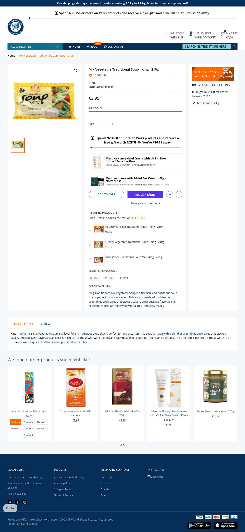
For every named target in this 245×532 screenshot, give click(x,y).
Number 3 (28, 421)
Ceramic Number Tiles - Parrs (29, 411)
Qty (91, 124)
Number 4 (41, 421)
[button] (121, 445)
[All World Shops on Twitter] (10, 502)
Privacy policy (62, 483)
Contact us (107, 477)
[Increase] (112, 124)
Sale (103, 495)
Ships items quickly (208, 103)
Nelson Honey (138, 184)
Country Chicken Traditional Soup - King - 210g (134, 227)
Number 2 (15, 421)
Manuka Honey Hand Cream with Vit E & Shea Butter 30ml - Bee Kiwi (169, 415)
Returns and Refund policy (69, 477)
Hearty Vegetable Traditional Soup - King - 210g (134, 242)
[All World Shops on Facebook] (17, 502)
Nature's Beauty (139, 164)
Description (23, 324)
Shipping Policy (63, 489)
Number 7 (41, 428)
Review (45, 324)
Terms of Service (63, 495)
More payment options (145, 203)
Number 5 (15, 428)
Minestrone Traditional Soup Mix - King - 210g (133, 257)
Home (11, 55)
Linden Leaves (153, 184)
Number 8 (28, 434)
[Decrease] (100, 124)
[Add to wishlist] (169, 194)
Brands (105, 489)
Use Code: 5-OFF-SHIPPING (213, 85)
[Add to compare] (179, 194)
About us (106, 483)
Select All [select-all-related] (138, 218)
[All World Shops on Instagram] (24, 502)
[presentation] (14, 406)
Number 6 (28, 428)
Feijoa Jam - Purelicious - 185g (215, 411)
